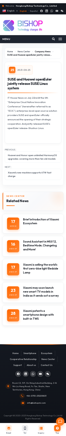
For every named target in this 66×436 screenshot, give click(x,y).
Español (34, 11)
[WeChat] (62, 11)
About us (31, 365)
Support (17, 365)
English (23, 11)
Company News (43, 51)
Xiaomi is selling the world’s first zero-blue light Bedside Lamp (40, 268)
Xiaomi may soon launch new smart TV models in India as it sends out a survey (41, 291)
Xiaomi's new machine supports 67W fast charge (29, 174)
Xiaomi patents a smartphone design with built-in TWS (38, 314)
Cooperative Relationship (23, 359)
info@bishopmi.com (36, 403)
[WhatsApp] (52, 11)
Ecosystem (46, 353)
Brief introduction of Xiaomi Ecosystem (41, 221)
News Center (24, 51)
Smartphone (30, 353)
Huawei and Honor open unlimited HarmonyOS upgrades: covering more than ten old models (32, 157)
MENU (6, 39)
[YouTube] (57, 11)
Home (10, 51)
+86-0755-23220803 (36, 395)
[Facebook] (41, 11)
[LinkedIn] (47, 11)
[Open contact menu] (60, 421)
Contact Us (46, 365)
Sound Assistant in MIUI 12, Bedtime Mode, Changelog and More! (40, 245)
